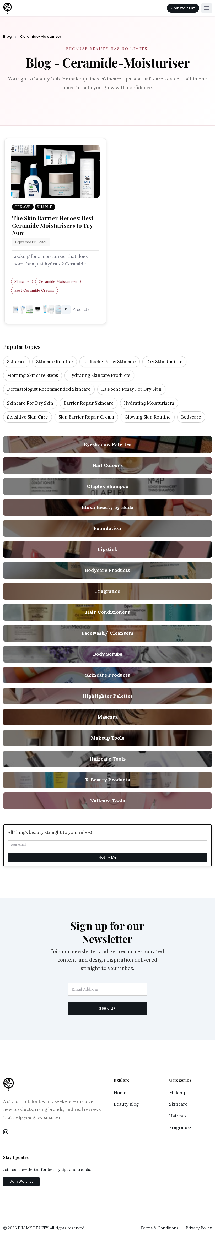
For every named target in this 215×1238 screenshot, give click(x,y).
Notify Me (107, 857)
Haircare (178, 1116)
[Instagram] (5, 1132)
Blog (7, 36)
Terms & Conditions (159, 1227)
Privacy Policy (199, 1227)
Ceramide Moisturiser (58, 281)
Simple (45, 206)
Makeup (177, 1092)
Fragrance (180, 1128)
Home (120, 1092)
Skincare (21, 281)
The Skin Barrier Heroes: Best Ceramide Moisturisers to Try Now (52, 225)
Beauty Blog (126, 1104)
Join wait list (183, 8)
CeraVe (22, 206)
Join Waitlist (21, 1181)
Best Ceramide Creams (34, 290)
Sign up (107, 1008)
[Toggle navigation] (206, 8)
